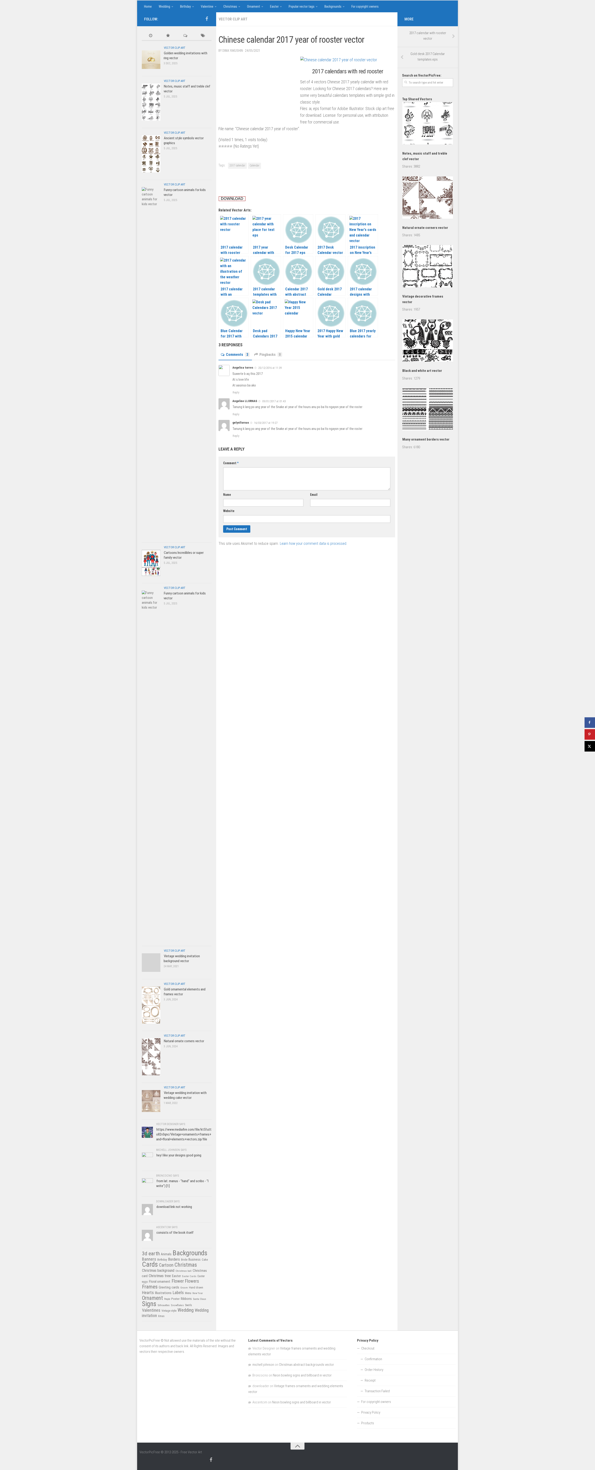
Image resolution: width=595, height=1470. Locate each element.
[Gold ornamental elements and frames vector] (151, 1005)
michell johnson (263, 1365)
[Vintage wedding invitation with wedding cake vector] (151, 1101)
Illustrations (163, 1293)
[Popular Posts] (168, 36)
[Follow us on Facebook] (206, 18)
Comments (237, 354)
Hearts (148, 1292)
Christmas (230, 6)
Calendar (254, 165)
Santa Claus (199, 1299)
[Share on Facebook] (590, 722)
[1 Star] (219, 146)
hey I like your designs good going (178, 1155)
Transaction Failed (377, 1391)
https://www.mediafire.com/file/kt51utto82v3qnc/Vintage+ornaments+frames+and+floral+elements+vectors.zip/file (184, 1134)
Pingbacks (270, 354)
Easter (274, 6)
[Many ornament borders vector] (427, 410)
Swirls (188, 1305)
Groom (184, 1287)
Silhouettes (164, 1305)
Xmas (161, 1316)
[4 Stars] (228, 146)
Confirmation (373, 1359)
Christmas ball (183, 1270)
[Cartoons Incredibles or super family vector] (151, 563)
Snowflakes (177, 1305)
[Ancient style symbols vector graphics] (151, 153)
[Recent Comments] (185, 36)
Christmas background (158, 1270)
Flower (178, 1281)
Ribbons (186, 1299)
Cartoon (166, 1265)
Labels (178, 1292)
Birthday (185, 6)
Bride (184, 1259)
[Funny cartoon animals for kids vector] (151, 361)
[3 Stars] (225, 146)
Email (313, 494)
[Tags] (203, 36)
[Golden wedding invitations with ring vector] (151, 59)
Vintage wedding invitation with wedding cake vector (185, 1095)
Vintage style (169, 1310)
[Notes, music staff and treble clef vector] (151, 102)
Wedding (164, 6)
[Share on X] (590, 746)
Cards (150, 1264)
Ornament (253, 6)
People (167, 1299)
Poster (175, 1299)
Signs (149, 1304)
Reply (236, 392)
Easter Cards (189, 1276)
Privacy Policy (370, 1412)
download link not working (174, 1207)
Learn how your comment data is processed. (313, 543)
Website (228, 511)
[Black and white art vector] (427, 341)
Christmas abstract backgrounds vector (306, 1365)
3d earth (151, 1253)
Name (227, 494)
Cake (205, 1259)
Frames (150, 1287)
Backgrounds (332, 6)
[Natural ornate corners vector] (151, 1056)
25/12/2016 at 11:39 (270, 368)
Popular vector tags (301, 6)
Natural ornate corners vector (184, 1041)
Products (367, 1423)
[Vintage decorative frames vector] (427, 267)
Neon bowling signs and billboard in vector (302, 1375)
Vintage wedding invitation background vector (182, 958)
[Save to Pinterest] (590, 734)
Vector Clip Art (233, 19)
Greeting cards (169, 1287)
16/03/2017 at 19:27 (266, 423)
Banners (149, 1259)
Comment (230, 463)
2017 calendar (237, 165)
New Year (197, 1293)
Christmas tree (160, 1275)
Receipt (370, 1380)
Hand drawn (196, 1287)
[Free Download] (232, 199)
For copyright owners (365, 6)
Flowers (192, 1281)
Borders (174, 1259)
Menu (188, 1293)
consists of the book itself (175, 1232)
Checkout (367, 1348)
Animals (166, 1254)
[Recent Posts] (150, 36)
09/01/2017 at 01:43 (274, 401)
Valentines (151, 1310)
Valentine (207, 6)
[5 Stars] (231, 146)
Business (194, 1259)
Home (148, 6)
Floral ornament (159, 1281)
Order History (374, 1370)
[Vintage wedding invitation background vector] (151, 962)
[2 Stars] (222, 146)
